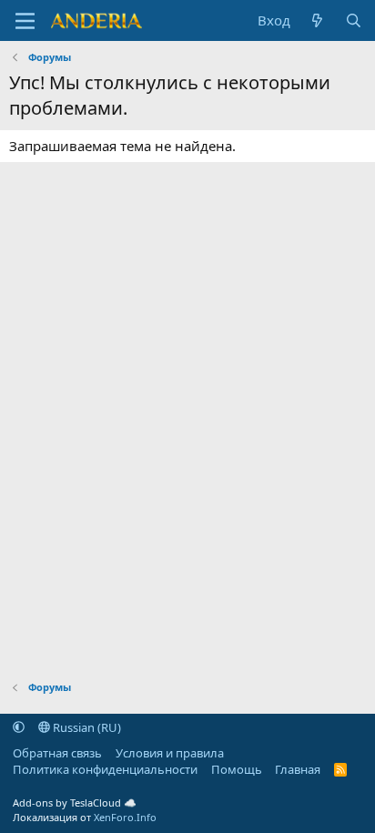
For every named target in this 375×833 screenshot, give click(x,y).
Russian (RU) (85, 727)
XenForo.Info (125, 817)
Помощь (236, 769)
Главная (297, 769)
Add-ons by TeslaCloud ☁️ (75, 802)
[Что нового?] (317, 20)
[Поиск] (353, 20)
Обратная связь (57, 753)
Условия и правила (170, 753)
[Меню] (25, 21)
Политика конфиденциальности (105, 769)
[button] (18, 727)
